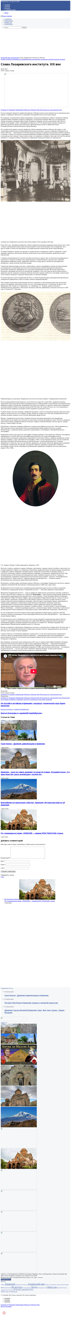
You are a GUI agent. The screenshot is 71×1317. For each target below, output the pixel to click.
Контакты (8, 21)
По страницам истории (45, 59)
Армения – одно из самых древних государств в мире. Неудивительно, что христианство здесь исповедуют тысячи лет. (35, 773)
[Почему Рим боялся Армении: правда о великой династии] (19, 1064)
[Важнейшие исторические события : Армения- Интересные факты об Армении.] (19, 799)
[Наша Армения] (6, 16)
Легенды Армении (26, 1287)
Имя (3, 861)
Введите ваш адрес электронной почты (13, 1277)
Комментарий (6, 858)
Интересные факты (32, 59)
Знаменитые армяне (20, 59)
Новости (8, 22)
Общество (52, 1287)
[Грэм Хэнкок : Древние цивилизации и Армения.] (19, 740)
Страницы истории (59, 59)
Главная (8, 19)
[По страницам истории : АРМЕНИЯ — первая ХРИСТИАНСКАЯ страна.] (19, 829)
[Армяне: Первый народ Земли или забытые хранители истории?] (19, 1147)
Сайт (2, 868)
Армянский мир (36, 1284)
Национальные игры (41, 1287)
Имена (2, 1287)
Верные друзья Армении (50, 1284)
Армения (10, 1283)
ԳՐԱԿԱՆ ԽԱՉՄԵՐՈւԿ (23, 1290)
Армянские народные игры (22, 1284)
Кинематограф (8, 1287)
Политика (8, 24)
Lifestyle (2, 1284)
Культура (17, 1287)
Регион (11, 1289)
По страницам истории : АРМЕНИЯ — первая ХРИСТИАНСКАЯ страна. (32, 833)
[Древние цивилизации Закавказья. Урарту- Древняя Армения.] (19, 1251)
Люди (34, 1287)
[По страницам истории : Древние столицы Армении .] (19, 1272)
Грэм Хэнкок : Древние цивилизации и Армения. (23, 744)
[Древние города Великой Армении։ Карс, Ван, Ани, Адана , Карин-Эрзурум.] (19, 1085)
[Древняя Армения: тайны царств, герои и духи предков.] (19, 1210)
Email (3, 864)
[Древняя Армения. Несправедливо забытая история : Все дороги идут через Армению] (19, 1189)
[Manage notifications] (4, 1312)
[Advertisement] (35, 43)
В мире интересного (12, 57)
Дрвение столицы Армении (62, 1284)
